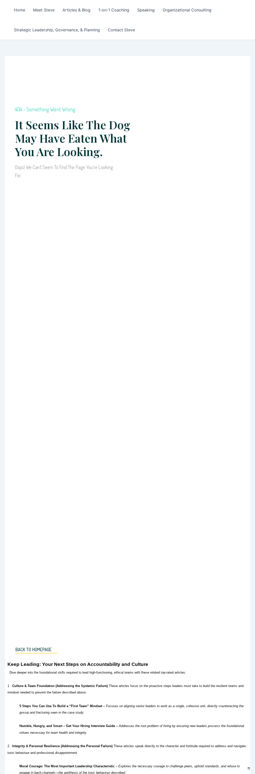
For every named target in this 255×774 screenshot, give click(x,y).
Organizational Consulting (187, 9)
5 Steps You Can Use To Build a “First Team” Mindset (60, 706)
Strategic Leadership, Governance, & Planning (57, 29)
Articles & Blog (76, 9)
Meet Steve (44, 9)
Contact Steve (121, 29)
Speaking (146, 9)
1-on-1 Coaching (113, 9)
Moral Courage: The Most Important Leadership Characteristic (67, 766)
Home (19, 9)
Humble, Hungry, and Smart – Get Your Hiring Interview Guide (67, 726)
